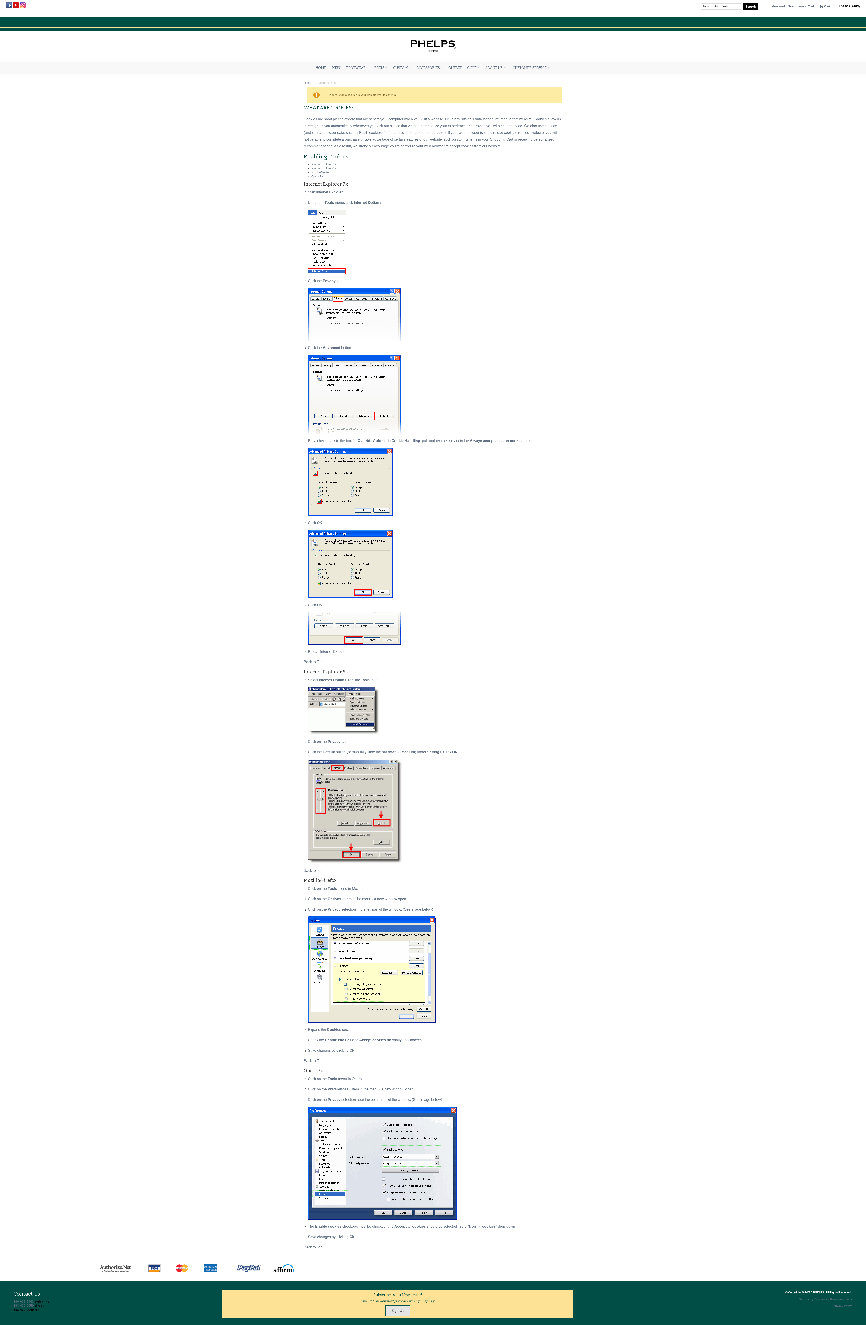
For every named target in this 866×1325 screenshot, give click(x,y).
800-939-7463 (24, 1301)
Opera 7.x (317, 176)
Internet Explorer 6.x (323, 168)
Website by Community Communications (825, 1299)
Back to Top (313, 662)
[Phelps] (433, 35)
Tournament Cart (801, 6)
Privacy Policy (842, 1306)
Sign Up (397, 1311)
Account (778, 6)
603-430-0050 (24, 1305)
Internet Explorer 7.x (323, 164)
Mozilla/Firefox (320, 172)
